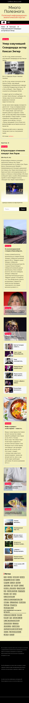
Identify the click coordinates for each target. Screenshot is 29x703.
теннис (6, 631)
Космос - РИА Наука (10, 588)
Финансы (16, 623)
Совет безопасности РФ (11, 620)
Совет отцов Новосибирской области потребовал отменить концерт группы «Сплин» (18, 353)
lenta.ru (11, 136)
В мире (18, 579)
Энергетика (16, 626)
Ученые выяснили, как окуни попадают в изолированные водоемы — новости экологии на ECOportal (14, 513)
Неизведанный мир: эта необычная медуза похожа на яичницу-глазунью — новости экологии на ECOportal (19, 528)
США (10, 617)
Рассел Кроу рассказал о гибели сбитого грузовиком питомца (18, 389)
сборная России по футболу (13, 629)
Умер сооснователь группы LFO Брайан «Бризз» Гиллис (18, 360)
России (19, 615)
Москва (6, 593)
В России (16, 577)
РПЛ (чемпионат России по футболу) (12, 611)
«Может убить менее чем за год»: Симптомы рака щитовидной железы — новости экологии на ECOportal (14, 487)
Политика (22, 602)
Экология (8, 423)
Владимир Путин (9, 579)
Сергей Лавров (17, 617)
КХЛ (12, 585)
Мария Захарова (12, 591)
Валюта (22, 577)
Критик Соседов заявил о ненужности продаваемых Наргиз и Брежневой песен (19, 346)
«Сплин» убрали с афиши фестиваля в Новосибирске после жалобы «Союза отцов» (19, 382)
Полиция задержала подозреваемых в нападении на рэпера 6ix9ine (14, 337)
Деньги (12, 582)
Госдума (6, 582)
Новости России (9, 596)
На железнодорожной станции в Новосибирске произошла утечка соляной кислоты (14, 250)
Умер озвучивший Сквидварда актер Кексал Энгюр (14, 47)
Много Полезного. (14, 9)
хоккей (11, 634)
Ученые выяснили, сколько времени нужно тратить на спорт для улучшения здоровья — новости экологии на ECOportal (19, 521)
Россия (6, 617)
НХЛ (10, 593)
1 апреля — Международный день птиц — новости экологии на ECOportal (19, 550)
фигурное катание (15, 631)
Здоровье (7, 585)
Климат (21, 585)
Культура (5, 39)
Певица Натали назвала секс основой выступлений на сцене (18, 367)
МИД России (21, 588)
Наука (14, 593)
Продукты (13, 605)
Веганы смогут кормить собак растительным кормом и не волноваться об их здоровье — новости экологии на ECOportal (19, 536)
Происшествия (9, 607)
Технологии (8, 623)
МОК (5, 591)
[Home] (3, 22)
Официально (14, 602)
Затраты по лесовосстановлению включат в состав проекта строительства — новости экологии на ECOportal (19, 543)
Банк (5, 577)
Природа (6, 605)
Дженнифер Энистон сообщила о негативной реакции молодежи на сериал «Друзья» (15, 311)
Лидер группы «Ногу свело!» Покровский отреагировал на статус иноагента (19, 374)
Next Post (4, 143)
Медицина (21, 591)
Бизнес (9, 577)
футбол (6, 634)
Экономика (7, 626)
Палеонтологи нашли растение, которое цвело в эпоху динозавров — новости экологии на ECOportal (19, 557)
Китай (16, 585)
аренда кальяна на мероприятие (12, 202)
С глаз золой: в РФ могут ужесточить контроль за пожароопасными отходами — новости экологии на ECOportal (19, 565)
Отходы (6, 602)
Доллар (18, 582)
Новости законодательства (13, 599)
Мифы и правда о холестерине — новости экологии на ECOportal (13, 428)
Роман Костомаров (10, 615)
